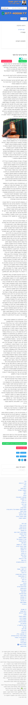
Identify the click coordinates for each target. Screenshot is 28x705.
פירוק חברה (23, 567)
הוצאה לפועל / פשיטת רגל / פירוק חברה (16, 509)
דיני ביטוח (23, 572)
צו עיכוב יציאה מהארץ (21, 574)
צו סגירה (24, 604)
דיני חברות (23, 551)
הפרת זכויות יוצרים (21, 586)
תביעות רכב (23, 623)
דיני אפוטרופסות (22, 576)
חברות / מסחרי (22, 513)
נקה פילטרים (21, 29)
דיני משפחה (23, 499)
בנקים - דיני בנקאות (21, 544)
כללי (17, 456)
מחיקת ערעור (23, 452)
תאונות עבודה (23, 620)
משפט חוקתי (23, 602)
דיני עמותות (23, 530)
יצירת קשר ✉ (22, 61)
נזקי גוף (24, 627)
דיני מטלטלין (23, 597)
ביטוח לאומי (23, 488)
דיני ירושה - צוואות (21, 569)
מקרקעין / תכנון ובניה (21, 497)
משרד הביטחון (22, 514)
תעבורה (24, 506)
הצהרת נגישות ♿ (21, 644)
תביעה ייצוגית (23, 525)
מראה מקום (23, 548)
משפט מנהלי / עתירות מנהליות (18, 635)
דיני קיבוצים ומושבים (21, 562)
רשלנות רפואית (22, 518)
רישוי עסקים (23, 611)
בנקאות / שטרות (22, 490)
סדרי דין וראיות (23, 456)
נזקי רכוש (24, 628)
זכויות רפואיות (23, 534)
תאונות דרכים (23, 618)
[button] (25, 460)
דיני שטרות (23, 609)
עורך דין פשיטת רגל (21, 539)
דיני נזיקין (24, 500)
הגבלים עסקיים (22, 541)
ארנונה (24, 583)
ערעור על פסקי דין (21, 625)
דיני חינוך (24, 579)
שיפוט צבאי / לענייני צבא (20, 532)
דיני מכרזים (23, 600)
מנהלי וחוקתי (23, 511)
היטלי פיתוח (23, 595)
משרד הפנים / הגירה (21, 516)
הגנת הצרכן (23, 507)
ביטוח (24, 486)
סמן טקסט (25, 58)
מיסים (24, 495)
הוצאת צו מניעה (22, 621)
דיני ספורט (23, 535)
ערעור (18, 452)
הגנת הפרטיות (22, 593)
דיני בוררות (23, 578)
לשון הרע (24, 557)
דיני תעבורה (23, 641)
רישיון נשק (23, 592)
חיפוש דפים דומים (6, 61)
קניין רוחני (24, 504)
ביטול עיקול (23, 555)
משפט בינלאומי (22, 537)
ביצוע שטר (23, 543)
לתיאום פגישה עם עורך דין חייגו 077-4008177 (14, 443)
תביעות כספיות (22, 528)
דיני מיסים (23, 553)
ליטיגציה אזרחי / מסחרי (20, 637)
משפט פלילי (23, 642)
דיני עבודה (23, 502)
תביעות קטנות (23, 527)
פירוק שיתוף (23, 588)
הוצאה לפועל (23, 585)
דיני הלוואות (23, 550)
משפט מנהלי (23, 590)
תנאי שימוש (23, 646)
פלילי (25, 485)
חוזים (25, 492)
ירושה (24, 493)
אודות (25, 614)
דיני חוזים (24, 581)
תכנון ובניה (23, 630)
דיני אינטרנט (23, 599)
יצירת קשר (23, 560)
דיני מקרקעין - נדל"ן (21, 634)
